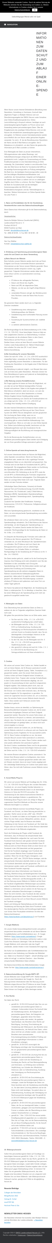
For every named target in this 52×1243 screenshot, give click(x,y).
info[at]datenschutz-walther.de (21, 244)
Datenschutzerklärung (34, 1235)
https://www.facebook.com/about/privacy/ (19, 917)
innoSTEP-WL (9, 1202)
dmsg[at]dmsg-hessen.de (19, 230)
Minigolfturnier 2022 (11, 1196)
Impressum (22, 1235)
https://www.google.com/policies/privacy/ (29, 967)
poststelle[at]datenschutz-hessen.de (24, 1141)
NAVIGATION (12, 25)
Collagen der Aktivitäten (12, 1193)
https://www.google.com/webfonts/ (24, 936)
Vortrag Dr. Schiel (10, 1199)
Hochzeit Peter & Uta (11, 1205)
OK (35, 10)
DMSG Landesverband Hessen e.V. (28, 1233)
